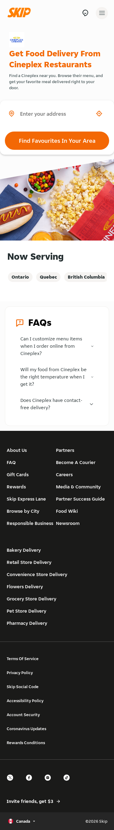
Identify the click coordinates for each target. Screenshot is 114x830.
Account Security (23, 714)
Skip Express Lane (26, 499)
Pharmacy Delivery (27, 623)
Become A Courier (75, 462)
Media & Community (78, 487)
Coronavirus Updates (26, 728)
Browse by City (23, 511)
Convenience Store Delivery (37, 574)
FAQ (11, 462)
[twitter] (12, 783)
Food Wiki (67, 511)
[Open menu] (102, 13)
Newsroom (68, 523)
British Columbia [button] (86, 277)
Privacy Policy (20, 672)
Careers (64, 474)
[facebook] (31, 783)
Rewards (16, 487)
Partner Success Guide (80, 499)
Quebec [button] (48, 277)
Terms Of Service (23, 658)
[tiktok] (68, 783)
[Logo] (20, 13)
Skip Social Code (23, 686)
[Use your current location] (99, 113)
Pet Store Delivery (26, 611)
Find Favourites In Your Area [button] (57, 141)
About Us (17, 450)
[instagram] (49, 783)
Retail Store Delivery (29, 562)
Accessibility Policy (25, 700)
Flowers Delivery (25, 586)
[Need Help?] (85, 13)
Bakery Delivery (24, 550)
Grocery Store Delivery (31, 599)
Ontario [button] (20, 277)
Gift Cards (18, 474)
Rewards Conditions (26, 742)
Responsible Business (30, 523)
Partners (65, 450)
